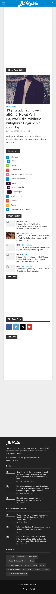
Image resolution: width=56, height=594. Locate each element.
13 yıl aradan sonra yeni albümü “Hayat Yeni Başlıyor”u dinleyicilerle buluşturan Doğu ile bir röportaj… (23, 118)
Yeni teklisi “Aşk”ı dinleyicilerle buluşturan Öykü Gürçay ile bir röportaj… (32, 270)
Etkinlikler (20, 557)
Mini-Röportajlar (31, 565)
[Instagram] (23, 327)
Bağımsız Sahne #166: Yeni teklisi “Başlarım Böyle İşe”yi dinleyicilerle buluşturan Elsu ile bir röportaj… (32, 238)
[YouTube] (29, 327)
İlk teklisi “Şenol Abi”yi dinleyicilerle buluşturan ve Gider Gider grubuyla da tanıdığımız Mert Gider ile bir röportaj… (32, 539)
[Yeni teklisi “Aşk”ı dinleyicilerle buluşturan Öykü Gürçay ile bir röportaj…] (10, 268)
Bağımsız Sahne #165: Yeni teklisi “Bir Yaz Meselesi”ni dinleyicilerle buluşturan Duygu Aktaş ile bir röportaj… (32, 259)
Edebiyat (11, 557)
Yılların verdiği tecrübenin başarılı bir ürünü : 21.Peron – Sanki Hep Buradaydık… (33, 528)
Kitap (32, 561)
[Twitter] (16, 327)
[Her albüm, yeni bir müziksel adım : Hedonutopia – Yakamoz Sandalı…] (10, 500)
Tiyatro (45, 569)
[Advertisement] (28, 37)
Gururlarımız (32, 557)
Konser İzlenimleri (15, 565)
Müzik (18, 221)
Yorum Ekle (27, 131)
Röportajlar (11, 107)
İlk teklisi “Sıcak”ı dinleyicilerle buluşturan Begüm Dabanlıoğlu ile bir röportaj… (32, 249)
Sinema (37, 569)
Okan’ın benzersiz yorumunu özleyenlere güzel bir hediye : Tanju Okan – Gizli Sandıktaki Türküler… (32, 517)
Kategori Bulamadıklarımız (17, 561)
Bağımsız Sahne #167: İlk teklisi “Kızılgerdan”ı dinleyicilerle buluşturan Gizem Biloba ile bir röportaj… (31, 226)
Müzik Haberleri (14, 569)
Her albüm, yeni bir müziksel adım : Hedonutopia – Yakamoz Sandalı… (29, 499)
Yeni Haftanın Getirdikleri (17, 574)
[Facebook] (9, 327)
